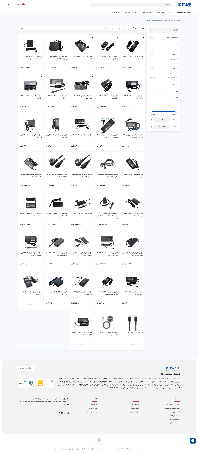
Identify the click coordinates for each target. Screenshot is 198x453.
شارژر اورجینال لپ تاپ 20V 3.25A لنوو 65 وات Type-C (56, 214)
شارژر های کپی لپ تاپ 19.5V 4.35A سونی (133, 175)
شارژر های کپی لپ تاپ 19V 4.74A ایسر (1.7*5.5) (107, 57)
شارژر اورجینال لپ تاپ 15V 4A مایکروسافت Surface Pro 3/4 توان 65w (107, 216)
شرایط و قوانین (134, 405)
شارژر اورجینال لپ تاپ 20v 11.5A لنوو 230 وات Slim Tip (31, 254)
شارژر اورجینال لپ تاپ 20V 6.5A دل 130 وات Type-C (82, 254)
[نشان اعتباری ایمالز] (40, 383)
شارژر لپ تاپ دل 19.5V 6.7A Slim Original (32, 293)
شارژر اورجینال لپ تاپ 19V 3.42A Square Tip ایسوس (32, 57)
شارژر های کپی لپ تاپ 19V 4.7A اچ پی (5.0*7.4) (56, 136)
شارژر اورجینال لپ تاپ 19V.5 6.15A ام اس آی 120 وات (82, 293)
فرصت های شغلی (92, 412)
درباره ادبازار (94, 405)
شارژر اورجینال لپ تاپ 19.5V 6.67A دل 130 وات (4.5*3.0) (107, 254)
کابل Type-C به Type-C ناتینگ (134, 332)
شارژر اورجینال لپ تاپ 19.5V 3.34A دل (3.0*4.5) (82, 136)
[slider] (176, 111)
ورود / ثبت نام (12, 5)
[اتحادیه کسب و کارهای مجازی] (31, 383)
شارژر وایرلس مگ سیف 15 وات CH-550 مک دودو (108, 333)
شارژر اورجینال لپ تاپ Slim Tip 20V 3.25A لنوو (82, 97)
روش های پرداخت (174, 416)
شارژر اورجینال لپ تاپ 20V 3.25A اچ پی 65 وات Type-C (31, 175)
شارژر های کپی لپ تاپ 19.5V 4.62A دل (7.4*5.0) (133, 97)
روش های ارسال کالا (174, 423)
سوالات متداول (134, 408)
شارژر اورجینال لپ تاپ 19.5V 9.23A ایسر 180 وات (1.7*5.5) (108, 293)
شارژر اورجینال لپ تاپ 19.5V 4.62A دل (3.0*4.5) (56, 97)
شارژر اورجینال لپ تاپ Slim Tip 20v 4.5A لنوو (108, 97)
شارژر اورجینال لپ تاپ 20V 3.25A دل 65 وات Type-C (133, 214)
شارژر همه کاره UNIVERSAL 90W (82, 213)
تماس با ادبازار (93, 408)
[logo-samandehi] (22, 383)
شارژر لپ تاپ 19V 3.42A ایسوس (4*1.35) (58, 293)
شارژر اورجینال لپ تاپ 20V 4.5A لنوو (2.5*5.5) (133, 57)
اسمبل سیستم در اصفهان (172, 408)
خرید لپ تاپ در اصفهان (173, 405)
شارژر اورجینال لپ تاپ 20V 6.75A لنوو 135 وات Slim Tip (56, 254)
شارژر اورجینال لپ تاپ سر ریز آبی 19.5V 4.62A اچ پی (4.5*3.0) (107, 136)
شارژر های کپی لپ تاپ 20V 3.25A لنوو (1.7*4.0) (31, 136)
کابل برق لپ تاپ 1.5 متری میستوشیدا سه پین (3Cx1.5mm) (107, 175)
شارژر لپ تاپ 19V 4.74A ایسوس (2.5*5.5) (83, 57)
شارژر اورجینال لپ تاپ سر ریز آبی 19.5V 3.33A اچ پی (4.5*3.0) (133, 136)
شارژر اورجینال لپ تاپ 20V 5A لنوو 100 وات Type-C (31, 214)
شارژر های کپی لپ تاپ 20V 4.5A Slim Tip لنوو (31, 97)
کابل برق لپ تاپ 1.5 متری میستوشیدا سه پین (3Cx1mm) (82, 175)
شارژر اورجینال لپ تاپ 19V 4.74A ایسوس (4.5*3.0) (58, 57)
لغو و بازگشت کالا (175, 419)
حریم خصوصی (134, 412)
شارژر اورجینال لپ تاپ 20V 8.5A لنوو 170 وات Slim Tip (82, 333)
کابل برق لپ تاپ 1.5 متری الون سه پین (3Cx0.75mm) (56, 175)
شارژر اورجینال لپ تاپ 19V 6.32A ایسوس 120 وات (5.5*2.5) (134, 293)
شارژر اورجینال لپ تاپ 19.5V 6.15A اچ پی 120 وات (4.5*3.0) (133, 254)
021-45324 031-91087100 (62, 406)
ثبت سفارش (176, 412)
